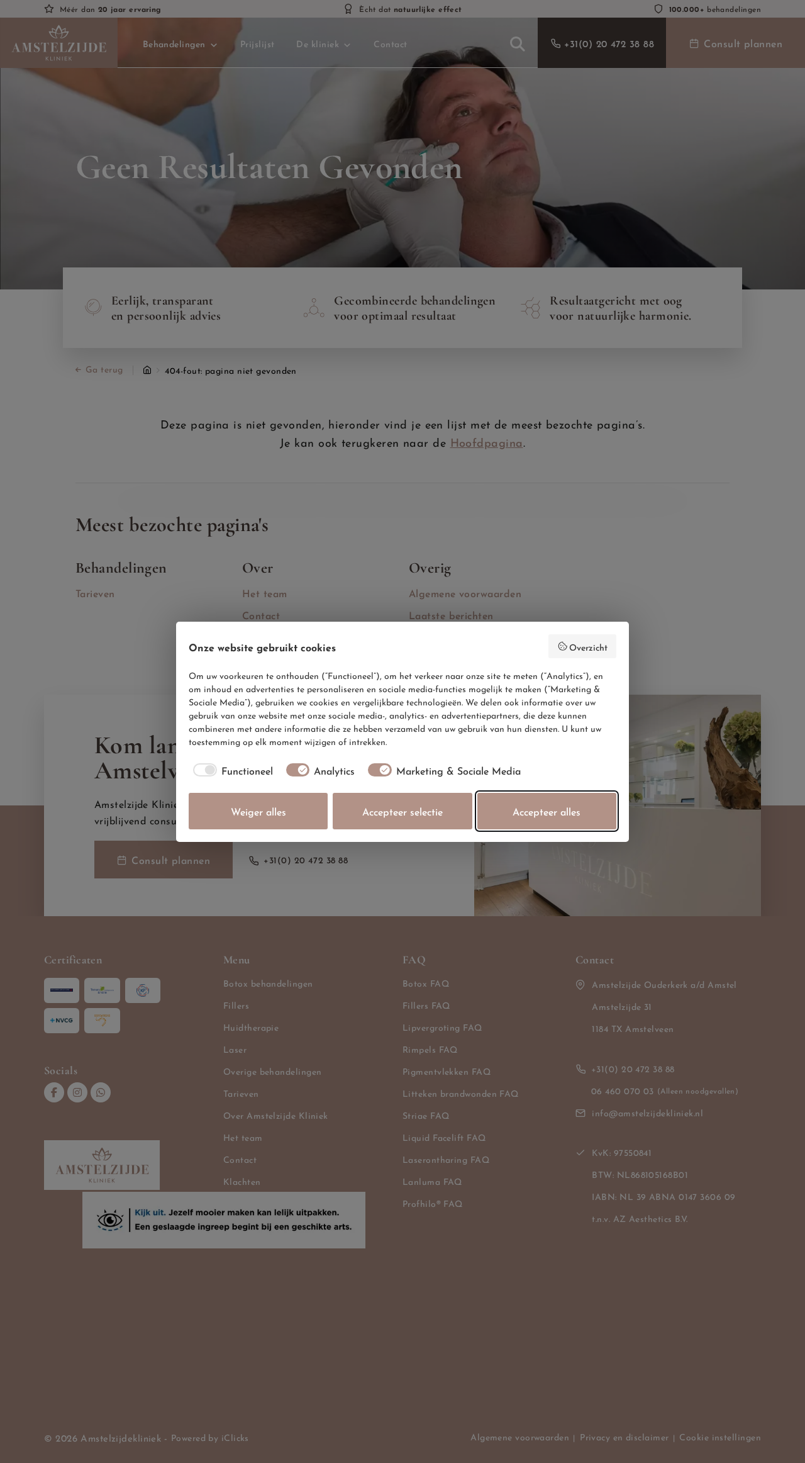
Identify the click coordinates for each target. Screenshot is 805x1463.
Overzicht (588, 646)
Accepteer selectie (402, 811)
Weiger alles (258, 811)
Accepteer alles (546, 811)
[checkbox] (231, 770)
